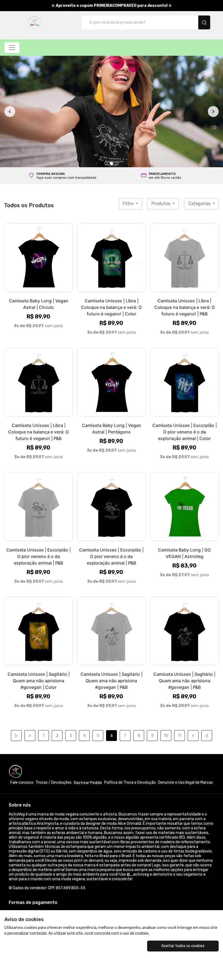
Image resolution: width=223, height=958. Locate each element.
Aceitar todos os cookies (183, 946)
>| (206, 630)
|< (16, 630)
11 (179, 630)
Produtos (161, 97)
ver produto (38, 151)
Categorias (200, 97)
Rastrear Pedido (88, 677)
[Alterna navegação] (12, 47)
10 (166, 630)
